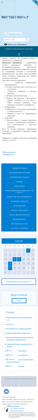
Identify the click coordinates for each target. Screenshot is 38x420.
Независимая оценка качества (19, 282)
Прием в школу (19, 186)
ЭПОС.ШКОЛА (22, 351)
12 (14, 259)
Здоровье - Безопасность (19, 210)
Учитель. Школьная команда (19, 215)
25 (10, 268)
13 (19, 259)
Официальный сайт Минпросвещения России (18, 333)
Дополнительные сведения (19, 177)
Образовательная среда (19, 224)
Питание (19, 181)
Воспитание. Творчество (19, 201)
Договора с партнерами (19, 228)
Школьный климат (19, 219)
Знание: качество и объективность (19, 197)
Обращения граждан (19, 168)
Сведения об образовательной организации (19, 49)
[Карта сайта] (5, 34)
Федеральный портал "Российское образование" (19, 328)
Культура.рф (10, 324)
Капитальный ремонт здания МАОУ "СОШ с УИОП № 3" (19, 191)
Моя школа (21, 366)
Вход (19, 300)
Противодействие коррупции (19, 172)
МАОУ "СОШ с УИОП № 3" (15, 17)
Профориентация (19, 206)
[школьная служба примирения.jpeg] (10, 154)
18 (10, 263)
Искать (27, 39)
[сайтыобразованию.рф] (35, 3)
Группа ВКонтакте (23, 355)
